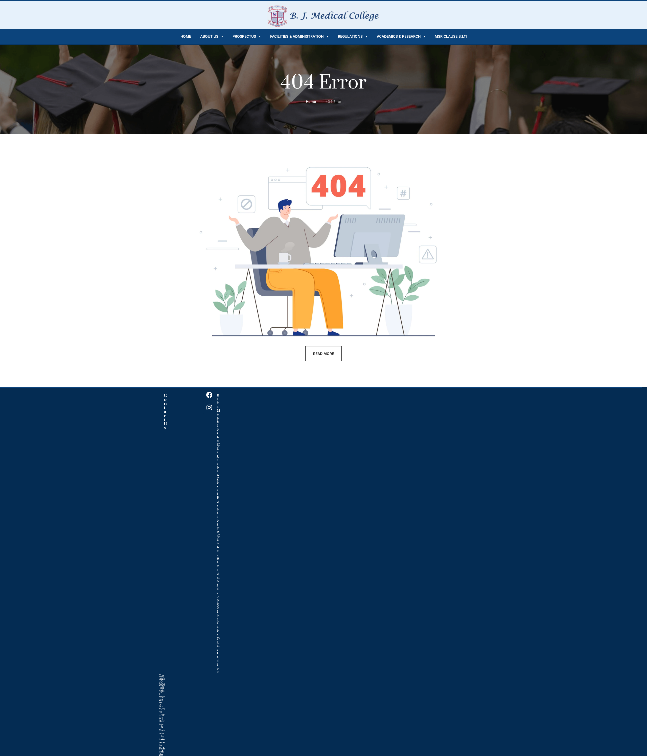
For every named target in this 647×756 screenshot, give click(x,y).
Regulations (353, 36)
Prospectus (247, 36)
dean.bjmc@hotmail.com (218, 539)
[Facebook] (209, 394)
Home (185, 36)
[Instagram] (209, 407)
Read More (323, 353)
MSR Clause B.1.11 (451, 36)
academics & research (401, 36)
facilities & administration (299, 36)
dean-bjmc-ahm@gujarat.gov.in (218, 446)
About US (211, 36)
